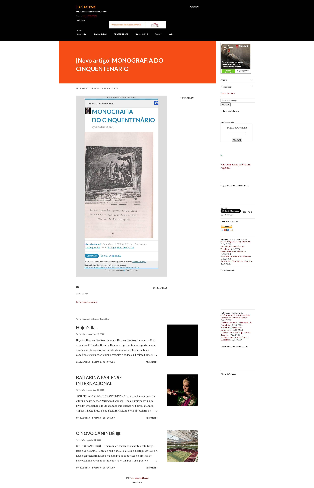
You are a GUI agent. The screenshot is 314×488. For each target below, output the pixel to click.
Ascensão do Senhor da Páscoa (235, 256)
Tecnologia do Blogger (139, 478)
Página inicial (81, 34)
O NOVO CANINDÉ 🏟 (98, 433)
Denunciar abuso (228, 93)
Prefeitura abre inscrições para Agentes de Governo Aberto (235, 316)
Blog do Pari (86, 7)
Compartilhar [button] (187, 98)
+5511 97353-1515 (89, 16)
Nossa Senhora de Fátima (233, 251)
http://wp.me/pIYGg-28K (121, 247)
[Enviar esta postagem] (77, 288)
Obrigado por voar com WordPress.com (121, 270)
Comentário (92, 255)
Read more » (151, 362)
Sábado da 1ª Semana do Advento (236, 261)
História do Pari (100, 34)
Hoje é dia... (87, 327)
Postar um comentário (87, 302)
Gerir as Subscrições (139, 262)
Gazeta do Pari (141, 34)
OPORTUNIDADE (121, 34)
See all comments (111, 255)
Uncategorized (92, 247)
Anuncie (158, 34)
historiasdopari (104, 126)
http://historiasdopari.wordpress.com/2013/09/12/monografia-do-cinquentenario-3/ (112, 267)
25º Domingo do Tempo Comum (236, 241)
